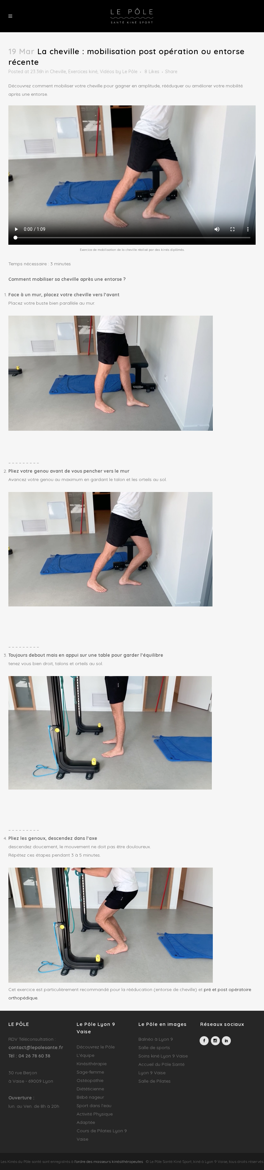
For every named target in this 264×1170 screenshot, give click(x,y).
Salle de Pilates (154, 1081)
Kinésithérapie (92, 1064)
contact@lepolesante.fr (35, 1047)
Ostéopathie (90, 1080)
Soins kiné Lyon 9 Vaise (163, 1056)
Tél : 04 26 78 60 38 (29, 1056)
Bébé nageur (90, 1097)
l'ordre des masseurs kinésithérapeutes (108, 1161)
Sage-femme (90, 1072)
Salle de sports (154, 1047)
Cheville (58, 71)
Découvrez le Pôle (96, 1047)
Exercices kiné (83, 71)
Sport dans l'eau (94, 1105)
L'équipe (85, 1055)
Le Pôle (129, 71)
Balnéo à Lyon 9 (155, 1039)
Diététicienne (90, 1089)
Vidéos (107, 71)
